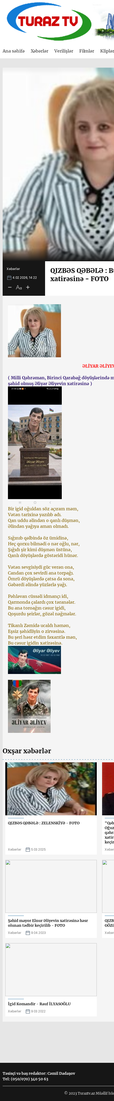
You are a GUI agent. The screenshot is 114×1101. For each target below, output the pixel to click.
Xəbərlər (40, 51)
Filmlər (86, 51)
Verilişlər (63, 51)
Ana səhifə (14, 51)
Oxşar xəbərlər (27, 751)
